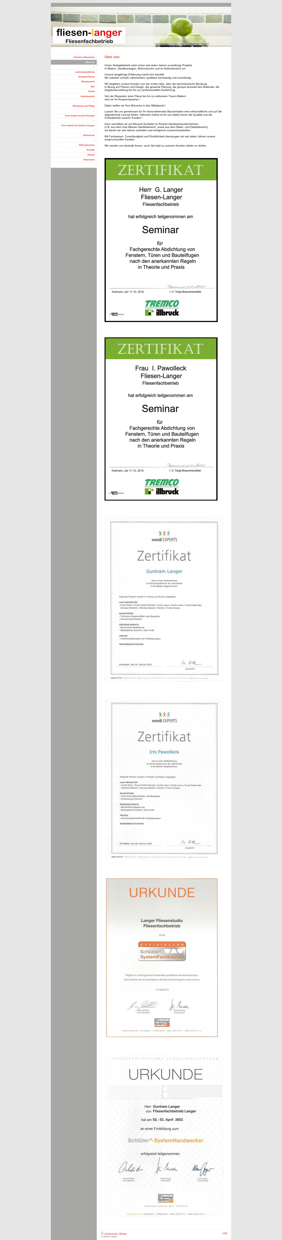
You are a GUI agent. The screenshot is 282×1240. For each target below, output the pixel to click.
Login (224, 1233)
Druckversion (111, 1233)
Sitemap (123, 1233)
